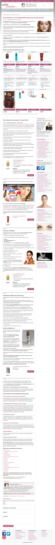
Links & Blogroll (45, 533)
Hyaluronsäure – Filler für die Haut (44, 182)
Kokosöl (5, 461)
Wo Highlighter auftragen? (43, 145)
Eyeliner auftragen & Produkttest (44, 142)
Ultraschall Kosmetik (38, 1)
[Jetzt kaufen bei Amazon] (8, 163)
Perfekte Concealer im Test (43, 146)
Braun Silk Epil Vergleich (42, 175)
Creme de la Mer (7, 455)
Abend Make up (19, 537)
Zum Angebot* (9, 64)
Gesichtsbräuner (32, 536)
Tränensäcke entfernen (42, 220)
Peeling (17, 339)
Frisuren (49, 1)
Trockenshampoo (32, 539)
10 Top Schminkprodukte (42, 141)
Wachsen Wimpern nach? (43, 235)
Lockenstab (31, 533)
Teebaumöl (6, 471)
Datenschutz (44, 535)
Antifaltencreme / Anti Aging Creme (44, 184)
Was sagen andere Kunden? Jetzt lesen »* (9, 76)
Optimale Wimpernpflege (42, 242)
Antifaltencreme (7, 450)
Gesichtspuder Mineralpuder (43, 148)
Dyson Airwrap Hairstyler (42, 179)
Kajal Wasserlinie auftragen (43, 143)
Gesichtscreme (7, 466)
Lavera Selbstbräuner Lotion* (19, 160)
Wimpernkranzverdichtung (43, 244)
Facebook (15, 493)
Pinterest (24, 493)
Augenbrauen (32, 1)
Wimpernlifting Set (41, 241)
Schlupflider (13, 1)
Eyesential (6, 458)
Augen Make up (15, 9)
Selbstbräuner (22, 496)
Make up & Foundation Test (6, 1)
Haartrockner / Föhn (32, 537)
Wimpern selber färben (42, 237)
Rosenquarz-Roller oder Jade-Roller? (45, 190)
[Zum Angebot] (9, 66)
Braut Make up (18, 538)
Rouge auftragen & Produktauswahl (44, 152)
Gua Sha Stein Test (41, 191)
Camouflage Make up (42, 147)
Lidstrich (28, 1)
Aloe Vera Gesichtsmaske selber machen (12, 467)
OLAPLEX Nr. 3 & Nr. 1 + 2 (43, 188)
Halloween (4, 11)
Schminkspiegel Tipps (42, 153)
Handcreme (6, 465)
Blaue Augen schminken (42, 264)
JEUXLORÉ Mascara (42, 248)
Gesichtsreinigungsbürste (9, 462)
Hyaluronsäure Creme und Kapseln (10, 451)
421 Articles (20, 484)
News (3, 9)
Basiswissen (8, 9)
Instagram (28, 493)
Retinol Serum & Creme (42, 185)
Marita (6, 19)
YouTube (19, 493)
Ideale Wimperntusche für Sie (43, 245)
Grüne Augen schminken (42, 267)
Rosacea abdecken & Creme (43, 213)
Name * (4, 503)
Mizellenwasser (7, 454)
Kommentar (5, 516)
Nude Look (18, 533)
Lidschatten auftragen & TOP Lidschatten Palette (43, 150)
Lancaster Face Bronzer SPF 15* (19, 216)
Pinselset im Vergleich (42, 154)
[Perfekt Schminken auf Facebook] (39, 168)
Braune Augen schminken (43, 266)
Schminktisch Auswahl (42, 157)
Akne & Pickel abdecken (42, 212)
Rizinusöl (6, 460)
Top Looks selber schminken (30, 9)
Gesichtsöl (6, 452)
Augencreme (6, 463)
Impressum (44, 536)
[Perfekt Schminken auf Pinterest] (4, 537)
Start (4, 14)
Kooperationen (42, 134)
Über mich (44, 532)
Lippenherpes (40, 219)
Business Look (18, 535)
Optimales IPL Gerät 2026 (43, 174)
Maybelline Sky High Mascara (43, 247)
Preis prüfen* (9, 109)
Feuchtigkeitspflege (12, 496)
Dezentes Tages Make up (21, 532)
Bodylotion (6, 469)
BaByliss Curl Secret (33, 538)
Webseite (10, 493)
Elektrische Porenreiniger (42, 181)
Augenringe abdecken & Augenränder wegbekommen (45, 215)
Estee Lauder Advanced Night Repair (11, 456)
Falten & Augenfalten (42, 218)
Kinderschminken (45, 9)
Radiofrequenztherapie (42, 177)
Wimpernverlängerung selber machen (45, 239)
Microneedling (44, 1)
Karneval (39, 9)
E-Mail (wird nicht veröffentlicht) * (9, 508)
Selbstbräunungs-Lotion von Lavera (14, 264)
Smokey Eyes (24, 1)
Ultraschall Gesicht (41, 176)
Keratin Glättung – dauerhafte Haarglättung (43, 187)
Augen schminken (18, 1)
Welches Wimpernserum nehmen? (44, 236)
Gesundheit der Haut (15, 14)
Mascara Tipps (40, 246)
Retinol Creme (6, 457)
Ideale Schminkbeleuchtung (43, 156)
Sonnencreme (6, 468)
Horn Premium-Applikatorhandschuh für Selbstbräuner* (21, 367)
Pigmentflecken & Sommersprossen (44, 216)
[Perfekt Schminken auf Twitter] (43, 168)
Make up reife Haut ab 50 (20, 536)
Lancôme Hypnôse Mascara (43, 250)
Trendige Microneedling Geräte (44, 180)
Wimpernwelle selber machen (43, 240)
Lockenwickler (31, 535)
